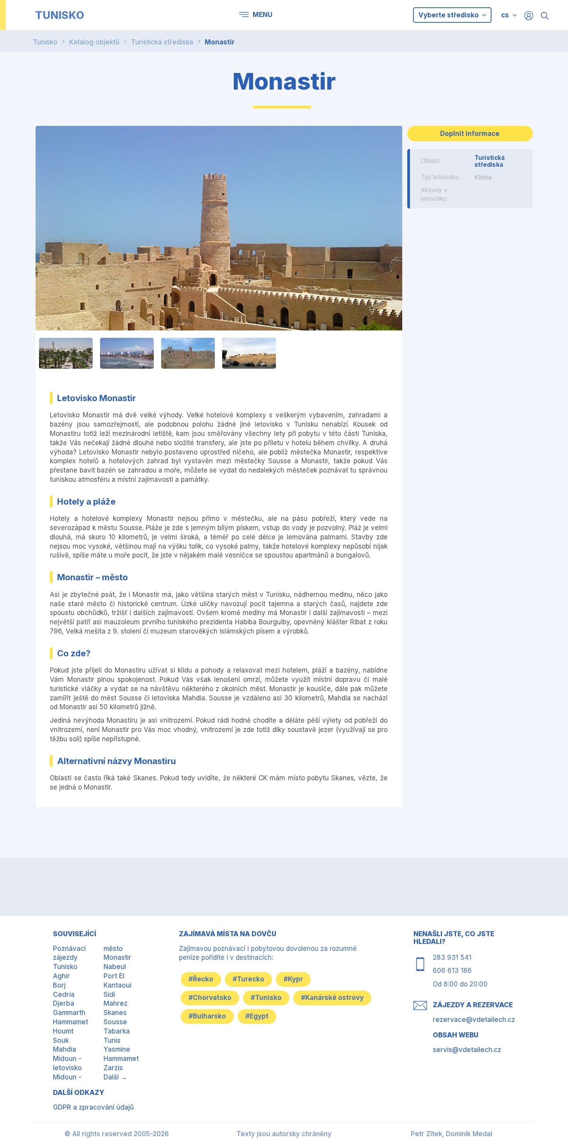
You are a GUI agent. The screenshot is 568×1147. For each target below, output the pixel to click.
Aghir (61, 976)
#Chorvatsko (210, 997)
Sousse (115, 1022)
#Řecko (201, 979)
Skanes (115, 1013)
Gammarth (69, 1013)
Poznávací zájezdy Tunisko (69, 958)
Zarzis (113, 1068)
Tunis (112, 1040)
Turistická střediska (162, 42)
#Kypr (293, 979)
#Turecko (248, 979)
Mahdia (64, 1049)
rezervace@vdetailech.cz (474, 1019)
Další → (115, 1077)
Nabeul (115, 967)
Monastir (220, 42)
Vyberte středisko (449, 15)
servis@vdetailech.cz (467, 1050)
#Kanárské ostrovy (332, 997)
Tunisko (45, 42)
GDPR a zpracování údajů (93, 1107)
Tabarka (117, 1031)
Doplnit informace (470, 133)
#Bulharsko (207, 1016)
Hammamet (70, 1022)
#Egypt (257, 1016)
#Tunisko (266, 997)
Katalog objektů (94, 42)
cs (505, 15)
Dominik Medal (469, 1134)
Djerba (63, 1003)
